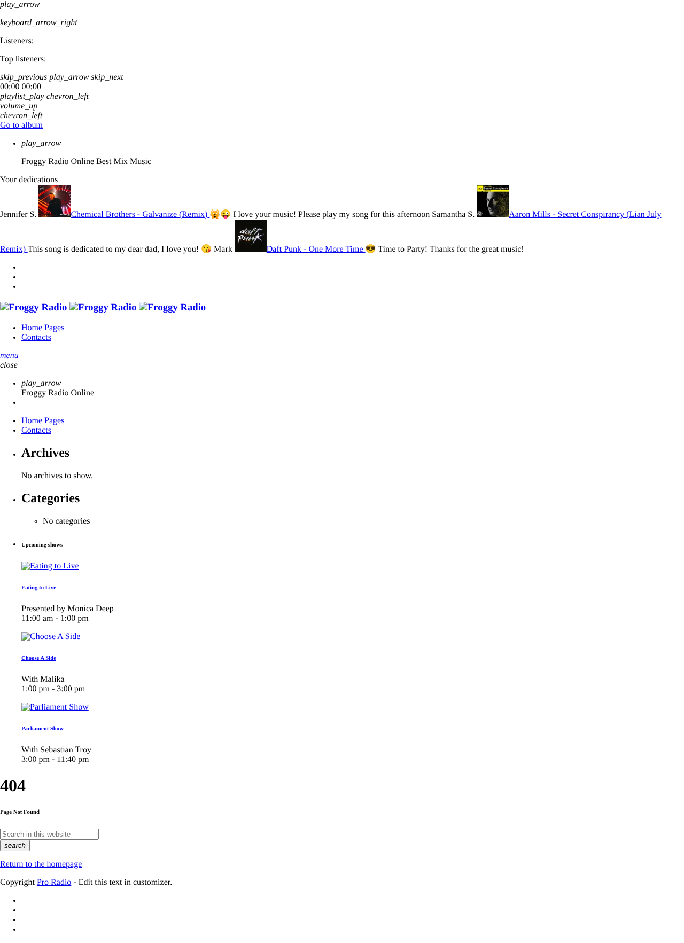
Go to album (21, 125)
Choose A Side (38, 658)
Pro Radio (54, 882)
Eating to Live (38, 587)
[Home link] (103, 307)
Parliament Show (42, 729)
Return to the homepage (41, 864)
